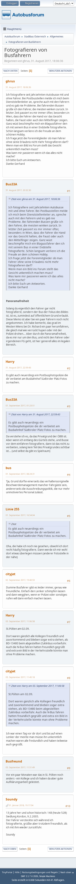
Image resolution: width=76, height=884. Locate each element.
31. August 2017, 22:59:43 (18, 367)
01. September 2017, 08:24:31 (20, 473)
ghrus (10, 81)
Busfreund (14, 761)
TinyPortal (7, 872)
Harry (10, 361)
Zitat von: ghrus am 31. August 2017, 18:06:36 (35, 199)
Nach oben (10, 848)
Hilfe (17, 872)
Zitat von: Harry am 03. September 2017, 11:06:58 (37, 686)
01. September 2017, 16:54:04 (20, 515)
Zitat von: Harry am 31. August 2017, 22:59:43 (35, 414)
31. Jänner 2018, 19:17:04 (21, 805)
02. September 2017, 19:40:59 (20, 579)
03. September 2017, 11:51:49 (20, 767)
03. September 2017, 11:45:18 (20, 677)
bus (8, 468)
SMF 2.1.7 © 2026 (29, 876)
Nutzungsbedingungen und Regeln (40, 872)
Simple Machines (47, 876)
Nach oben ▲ (67, 872)
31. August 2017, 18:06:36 (18, 87)
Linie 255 (12, 509)
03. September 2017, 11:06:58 (20, 621)
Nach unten (11, 70)
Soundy (11, 799)
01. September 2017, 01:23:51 (20, 405)
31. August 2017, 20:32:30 (18, 190)
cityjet (10, 574)
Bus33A (11, 184)
